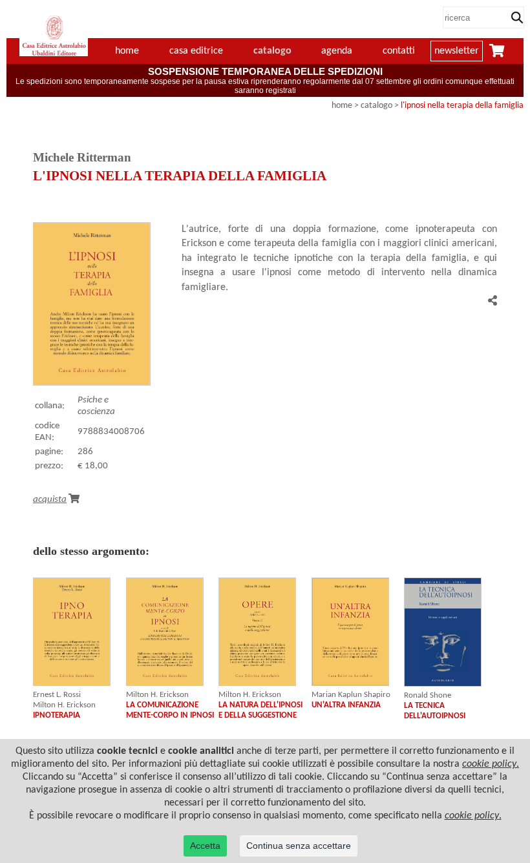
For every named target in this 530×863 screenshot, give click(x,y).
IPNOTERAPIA (56, 715)
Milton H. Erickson (64, 705)
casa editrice (196, 51)
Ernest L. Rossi (57, 695)
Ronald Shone (427, 695)
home (342, 105)
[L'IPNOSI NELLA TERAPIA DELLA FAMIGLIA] (92, 383)
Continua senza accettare (298, 845)
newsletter (456, 51)
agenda (336, 51)
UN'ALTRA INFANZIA (346, 705)
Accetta (205, 845)
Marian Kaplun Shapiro (351, 695)
